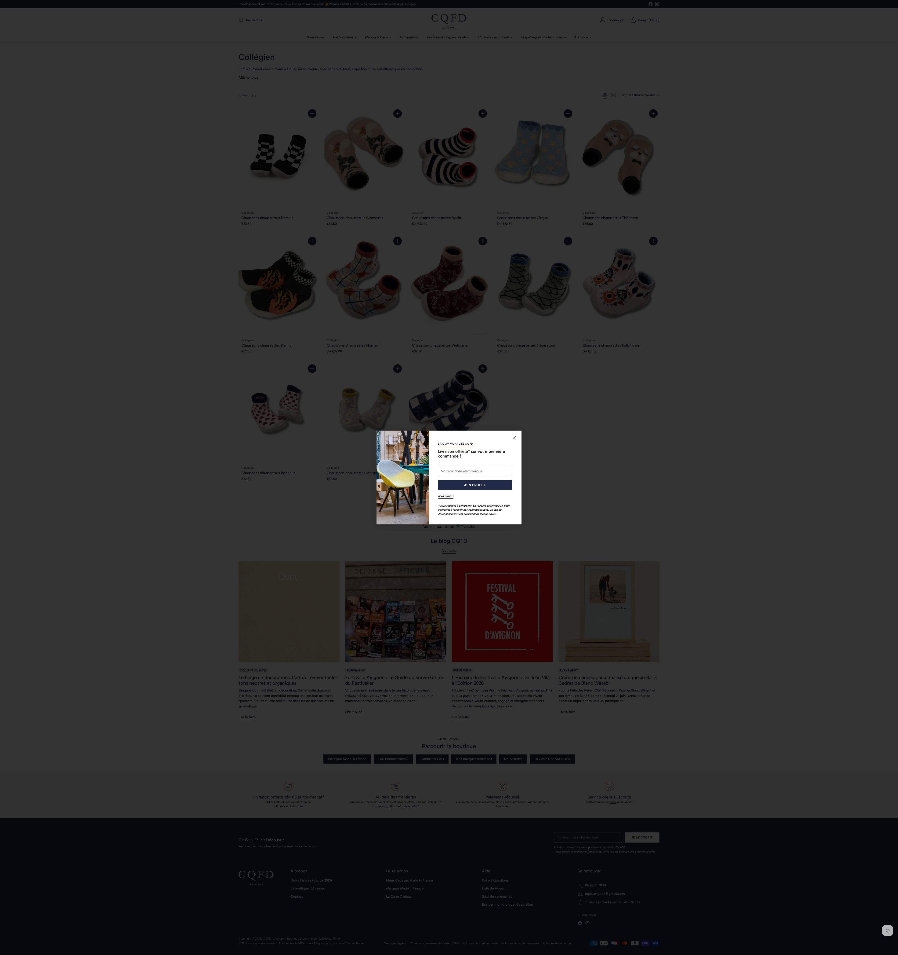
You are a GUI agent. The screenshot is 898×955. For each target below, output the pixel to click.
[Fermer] (514, 437)
